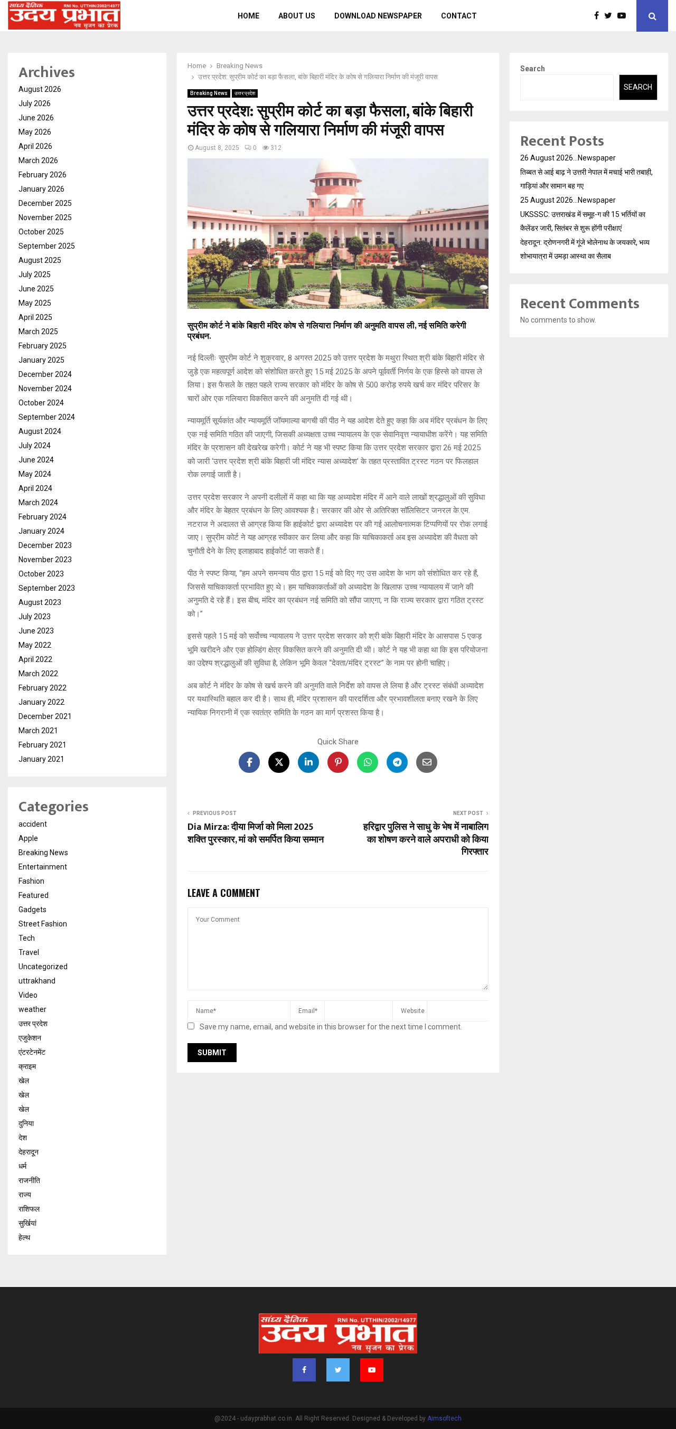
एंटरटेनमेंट (31, 1052)
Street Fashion (42, 924)
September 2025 (46, 246)
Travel (28, 952)
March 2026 (38, 160)
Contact (459, 16)
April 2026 (35, 146)
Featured (33, 895)
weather (32, 1009)
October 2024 (41, 403)
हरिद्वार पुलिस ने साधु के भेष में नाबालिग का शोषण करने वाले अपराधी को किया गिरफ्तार (426, 839)
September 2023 (46, 588)
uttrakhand (36, 981)
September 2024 (46, 417)
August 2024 (39, 431)
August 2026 (39, 89)
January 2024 (41, 531)
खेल (23, 1080)
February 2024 (42, 517)
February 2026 (42, 175)
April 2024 (35, 488)
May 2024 (34, 474)
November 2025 (45, 217)
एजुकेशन (29, 1038)
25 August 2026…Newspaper (568, 200)
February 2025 (42, 346)
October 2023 (41, 574)
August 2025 (39, 260)
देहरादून (28, 1152)
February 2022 (42, 688)
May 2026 (34, 132)
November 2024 (45, 388)
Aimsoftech (444, 1418)
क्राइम (27, 1066)
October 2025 (41, 232)
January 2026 (41, 189)
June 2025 (36, 289)
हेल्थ (24, 1237)
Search (532, 68)
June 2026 (36, 117)
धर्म (22, 1166)
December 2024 (45, 374)
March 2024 (38, 502)
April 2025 (35, 317)
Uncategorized (43, 966)
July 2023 (34, 616)
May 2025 (34, 303)
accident (32, 824)
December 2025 (45, 203)
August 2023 (39, 602)
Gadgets (32, 909)
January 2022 (41, 702)
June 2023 (36, 631)
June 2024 (36, 460)
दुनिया (26, 1123)
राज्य (24, 1194)
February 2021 (42, 745)
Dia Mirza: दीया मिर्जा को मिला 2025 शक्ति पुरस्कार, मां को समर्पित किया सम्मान (255, 833)
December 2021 (45, 716)
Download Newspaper (378, 16)
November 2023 (45, 559)
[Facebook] (599, 16)
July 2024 (34, 445)
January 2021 (41, 759)
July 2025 (34, 274)
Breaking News (209, 93)
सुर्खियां (27, 1223)
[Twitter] (610, 16)
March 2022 (38, 673)
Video (27, 995)
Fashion (31, 881)
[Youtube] (624, 16)
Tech (26, 938)
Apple (28, 838)
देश (22, 1137)
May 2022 (34, 645)
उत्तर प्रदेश (244, 93)
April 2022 (35, 659)
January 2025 (41, 360)
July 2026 (34, 103)
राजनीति (29, 1180)
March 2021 (38, 730)
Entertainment (42, 867)
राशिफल (29, 1209)
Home (248, 16)
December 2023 (45, 545)
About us (296, 16)
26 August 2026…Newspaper (568, 158)
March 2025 (38, 331)
